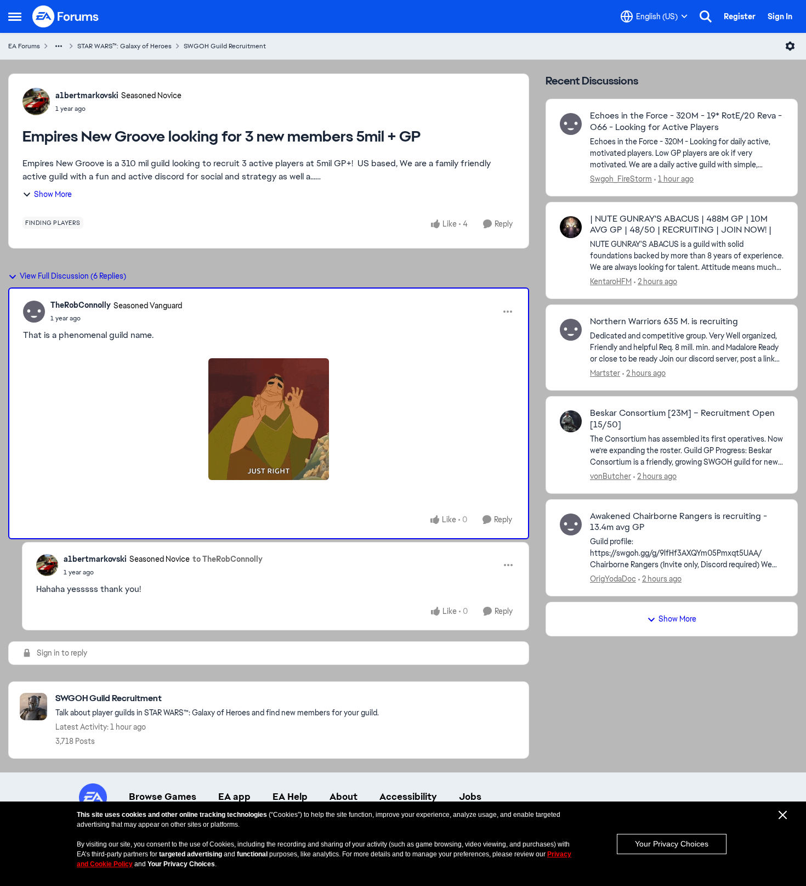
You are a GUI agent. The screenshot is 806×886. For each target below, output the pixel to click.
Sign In (780, 16)
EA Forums (24, 46)
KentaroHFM (611, 281)
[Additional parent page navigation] (58, 46)
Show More (53, 194)
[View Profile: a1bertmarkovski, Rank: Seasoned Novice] (36, 101)
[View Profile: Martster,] (571, 330)
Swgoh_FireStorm (621, 179)
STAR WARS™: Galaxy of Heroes (124, 46)
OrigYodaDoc (613, 579)
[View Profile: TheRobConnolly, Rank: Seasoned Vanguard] (34, 312)
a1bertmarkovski (86, 95)
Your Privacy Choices (671, 843)
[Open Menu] (790, 46)
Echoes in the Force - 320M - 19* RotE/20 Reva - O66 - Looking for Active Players (686, 121)
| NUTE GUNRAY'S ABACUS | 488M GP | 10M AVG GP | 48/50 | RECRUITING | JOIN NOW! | (680, 224)
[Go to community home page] (65, 16)
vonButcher (610, 476)
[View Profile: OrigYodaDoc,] (571, 524)
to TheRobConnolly (227, 559)
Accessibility (408, 797)
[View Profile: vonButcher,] (571, 421)
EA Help (290, 797)
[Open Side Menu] (15, 16)
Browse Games (162, 797)
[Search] (705, 16)
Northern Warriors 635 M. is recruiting (664, 321)
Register (740, 16)
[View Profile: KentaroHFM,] (571, 227)
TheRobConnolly (80, 305)
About (343, 797)
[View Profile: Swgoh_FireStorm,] (571, 124)
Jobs (470, 797)
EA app (234, 797)
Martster (605, 373)
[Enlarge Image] (268, 419)
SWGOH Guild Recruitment (225, 46)
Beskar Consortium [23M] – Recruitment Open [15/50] (682, 419)
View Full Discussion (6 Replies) (73, 276)
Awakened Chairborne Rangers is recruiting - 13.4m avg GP (678, 522)
